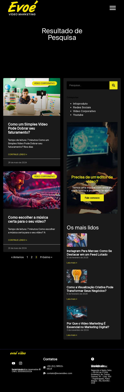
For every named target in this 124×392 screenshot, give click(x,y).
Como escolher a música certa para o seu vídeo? (28, 219)
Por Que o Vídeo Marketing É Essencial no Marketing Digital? (88, 325)
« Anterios (17, 257)
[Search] (113, 85)
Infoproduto (80, 103)
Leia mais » (72, 263)
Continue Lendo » (17, 154)
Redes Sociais (82, 107)
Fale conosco (92, 197)
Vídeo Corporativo (84, 111)
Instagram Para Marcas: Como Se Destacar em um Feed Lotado (89, 252)
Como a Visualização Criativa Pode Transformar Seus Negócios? (90, 288)
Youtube (78, 114)
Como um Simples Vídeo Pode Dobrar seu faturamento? (28, 128)
